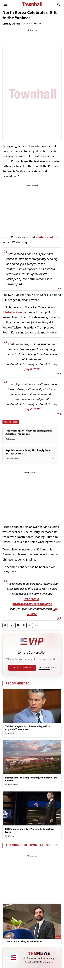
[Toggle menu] (5, 4)
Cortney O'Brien (11, 23)
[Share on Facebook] (17, 625)
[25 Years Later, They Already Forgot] (32, 921)
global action (13, 312)
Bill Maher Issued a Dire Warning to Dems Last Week (29, 830)
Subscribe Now (47, 667)
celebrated (45, 237)
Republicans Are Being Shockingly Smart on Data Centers (31, 779)
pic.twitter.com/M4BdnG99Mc (32, 604)
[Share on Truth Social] (11, 625)
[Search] (59, 4)
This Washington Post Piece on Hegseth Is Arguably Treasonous (27, 728)
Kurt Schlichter (11, 784)
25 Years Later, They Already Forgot (24, 941)
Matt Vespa (9, 733)
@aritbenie (31, 599)
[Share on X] (4, 625)
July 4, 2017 (32, 369)
